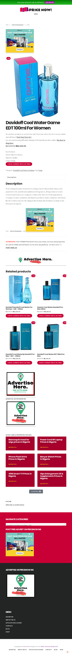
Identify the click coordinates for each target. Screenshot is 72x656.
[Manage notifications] (67, 651)
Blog (8, 629)
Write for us (10, 620)
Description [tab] (11, 177)
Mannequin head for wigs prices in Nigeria (19, 440)
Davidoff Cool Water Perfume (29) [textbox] (35, 525)
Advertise (9, 617)
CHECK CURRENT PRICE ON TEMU (19, 164)
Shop (8, 632)
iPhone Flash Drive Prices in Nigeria (18, 457)
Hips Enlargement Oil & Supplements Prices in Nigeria (51, 476)
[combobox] (36, 524)
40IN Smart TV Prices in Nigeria (20, 474)
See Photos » (13, 447)
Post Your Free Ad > (24, 137)
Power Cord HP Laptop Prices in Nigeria (51, 440)
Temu (40, 170)
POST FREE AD (11, 248)
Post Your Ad (50, 2)
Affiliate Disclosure (14, 623)
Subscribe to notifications (15, 505)
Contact (9, 626)
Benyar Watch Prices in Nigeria (50, 457)
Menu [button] (36, 14)
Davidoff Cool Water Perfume (23, 170)
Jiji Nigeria (53, 646)
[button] (36, 491)
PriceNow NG (36, 9)
